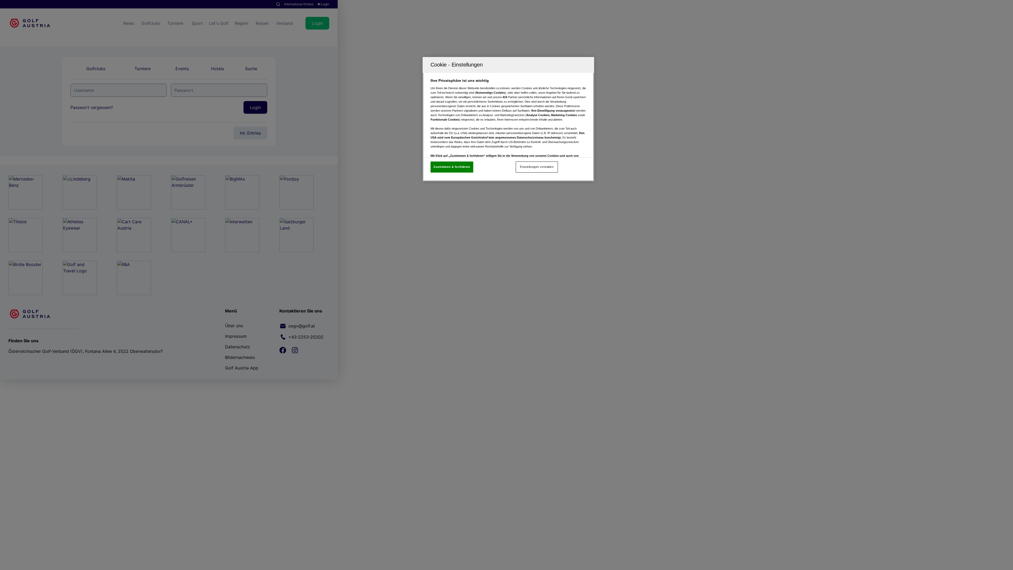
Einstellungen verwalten (536, 166)
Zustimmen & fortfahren (451, 166)
